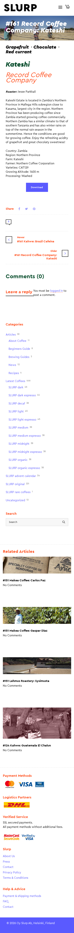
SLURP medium (20, 427)
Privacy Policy (12, 872)
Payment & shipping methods (22, 896)
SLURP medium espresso (27, 435)
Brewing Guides (20, 357)
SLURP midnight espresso (27, 451)
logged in (56, 290)
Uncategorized (17, 500)
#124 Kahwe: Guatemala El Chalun (27, 745)
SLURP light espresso (24, 419)
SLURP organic (20, 459)
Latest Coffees (18, 381)
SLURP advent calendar (23, 476)
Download (37, 187)
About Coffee (19, 340)
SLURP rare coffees (19, 492)
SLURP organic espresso (26, 468)
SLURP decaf (19, 403)
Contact (8, 867)
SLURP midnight (21, 443)
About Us (9, 856)
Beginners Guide (21, 348)
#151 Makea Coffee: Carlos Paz (24, 580)
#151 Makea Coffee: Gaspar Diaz (25, 630)
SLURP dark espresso (24, 395)
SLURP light (18, 411)
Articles (13, 334)
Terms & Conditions (15, 877)
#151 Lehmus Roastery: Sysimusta (26, 680)
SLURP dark (18, 387)
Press (6, 861)
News (14, 364)
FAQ (5, 901)
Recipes (15, 373)
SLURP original (17, 484)
